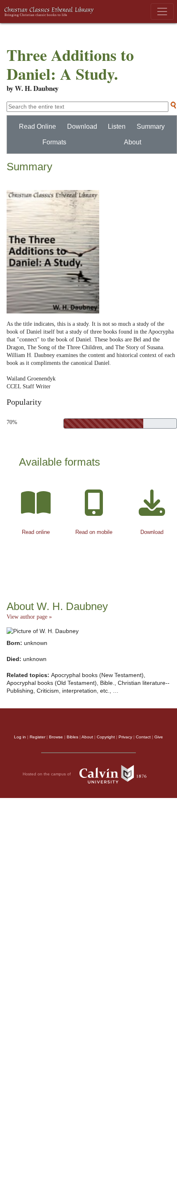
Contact (143, 737)
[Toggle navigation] (162, 11)
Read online (36, 532)
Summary (151, 126)
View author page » (29, 617)
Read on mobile (93, 532)
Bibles (72, 737)
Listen (117, 126)
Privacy (125, 737)
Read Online (37, 126)
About (132, 142)
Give (158, 737)
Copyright (106, 737)
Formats (54, 142)
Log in (20, 737)
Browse (56, 737)
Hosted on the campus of (47, 774)
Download (82, 126)
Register (37, 737)
